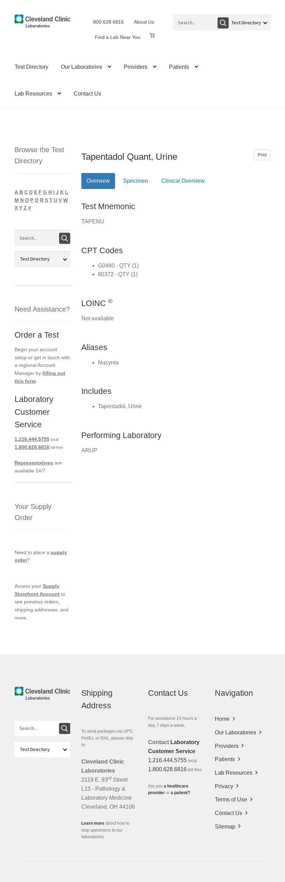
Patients (179, 67)
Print (262, 155)
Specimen (135, 181)
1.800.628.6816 (32, 447)
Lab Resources (33, 94)
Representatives (34, 462)
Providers (135, 67)
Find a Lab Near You (117, 37)
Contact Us (87, 94)
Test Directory (31, 67)
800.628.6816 (108, 22)
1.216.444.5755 (32, 439)
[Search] (223, 22)
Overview (98, 181)
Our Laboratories (81, 67)
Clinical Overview (183, 181)
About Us (144, 22)
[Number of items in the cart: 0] (152, 35)
